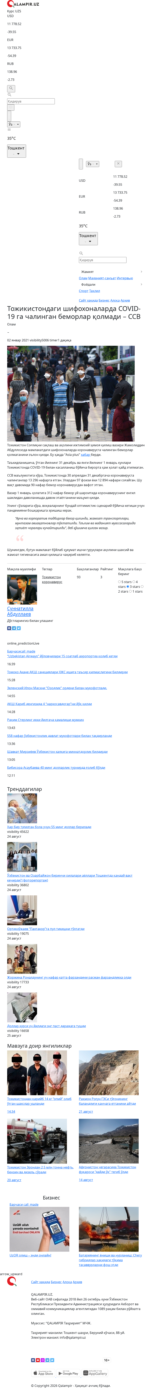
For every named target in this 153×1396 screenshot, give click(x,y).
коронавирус (52, 582)
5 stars (127, 582)
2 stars (123, 591)
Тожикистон (51, 577)
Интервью (125, 278)
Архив (125, 300)
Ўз (11, 124)
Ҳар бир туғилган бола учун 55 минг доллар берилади (49, 827)
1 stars (137, 591)
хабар (86, 454)
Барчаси (21, 651)
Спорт (83, 291)
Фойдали (88, 284)
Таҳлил (94, 291)
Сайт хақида (88, 300)
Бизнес (104, 300)
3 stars (135, 586)
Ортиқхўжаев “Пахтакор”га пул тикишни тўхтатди (45, 929)
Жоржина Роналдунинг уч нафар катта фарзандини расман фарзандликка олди (69, 977)
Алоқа (115, 300)
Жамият (87, 272)
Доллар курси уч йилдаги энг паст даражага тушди (46, 1026)
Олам (83, 278)
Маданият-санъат (102, 278)
